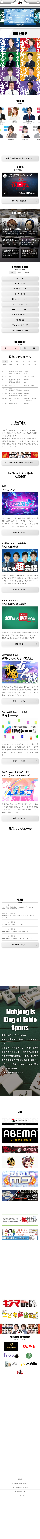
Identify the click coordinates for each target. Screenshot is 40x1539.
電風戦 (20, 320)
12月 (17, 364)
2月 (29, 364)
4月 (4, 361)
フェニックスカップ (20, 325)
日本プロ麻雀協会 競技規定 (20, 1486)
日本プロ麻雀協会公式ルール (20, 1490)
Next (36, 17)
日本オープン (20, 299)
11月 (10, 364)
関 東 (10, 348)
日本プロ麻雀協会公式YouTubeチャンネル (19, 462)
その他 (27, 272)
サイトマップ (20, 1498)
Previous (4, 17)
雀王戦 (20, 278)
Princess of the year (20, 330)
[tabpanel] (20, 17)
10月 (4, 364)
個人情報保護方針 (20, 1494)
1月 (23, 364)
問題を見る (19, 644)
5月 (11, 361)
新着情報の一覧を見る (19, 945)
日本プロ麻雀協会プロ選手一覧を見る (19, 158)
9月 (35, 361)
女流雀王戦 (21, 289)
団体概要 (19, 1481)
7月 (23, 361)
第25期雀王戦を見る (19, 201)
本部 (12, 272)
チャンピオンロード (20, 309)
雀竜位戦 (20, 283)
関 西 (29, 348)
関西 (19, 272)
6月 (17, 361)
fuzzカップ (20, 315)
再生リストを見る (19, 532)
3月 (35, 364)
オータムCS (21, 304)
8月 (29, 361)
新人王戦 (20, 294)
